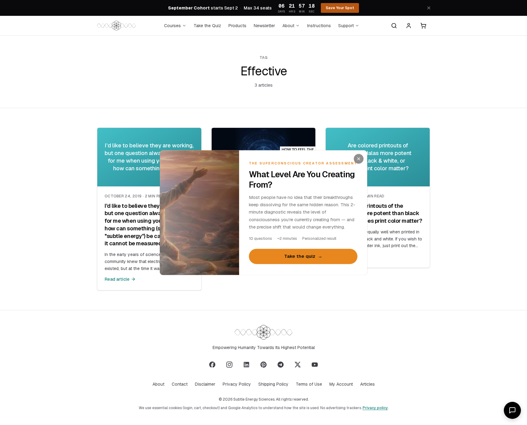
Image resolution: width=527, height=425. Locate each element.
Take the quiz (303, 256)
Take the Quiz (207, 25)
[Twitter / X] (297, 364)
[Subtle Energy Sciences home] (116, 26)
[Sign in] (408, 25)
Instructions (319, 25)
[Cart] (423, 25)
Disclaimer (205, 384)
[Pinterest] (263, 364)
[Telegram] (280, 364)
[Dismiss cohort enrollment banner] (429, 8)
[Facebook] (212, 364)
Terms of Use (309, 384)
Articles (367, 384)
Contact (180, 384)
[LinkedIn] (246, 364)
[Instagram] (229, 364)
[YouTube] (314, 364)
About (288, 25)
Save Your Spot (340, 7)
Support (346, 25)
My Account (341, 384)
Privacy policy (375, 407)
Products (237, 25)
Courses (172, 25)
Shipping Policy (273, 384)
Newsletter (264, 25)
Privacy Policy (237, 384)
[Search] (394, 25)
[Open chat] (512, 410)
